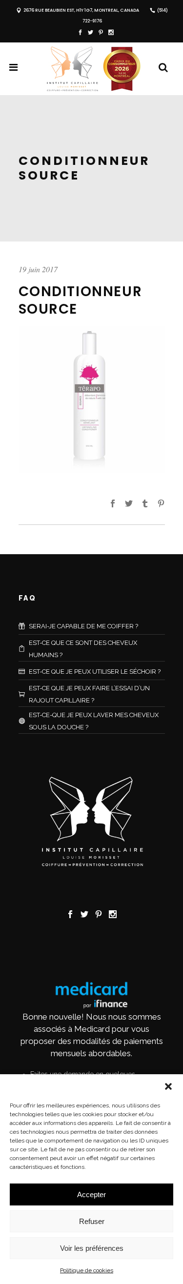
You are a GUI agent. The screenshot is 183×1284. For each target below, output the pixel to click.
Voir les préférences (91, 1248)
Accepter (91, 1194)
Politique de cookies (86, 1270)
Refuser (91, 1221)
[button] (168, 1086)
